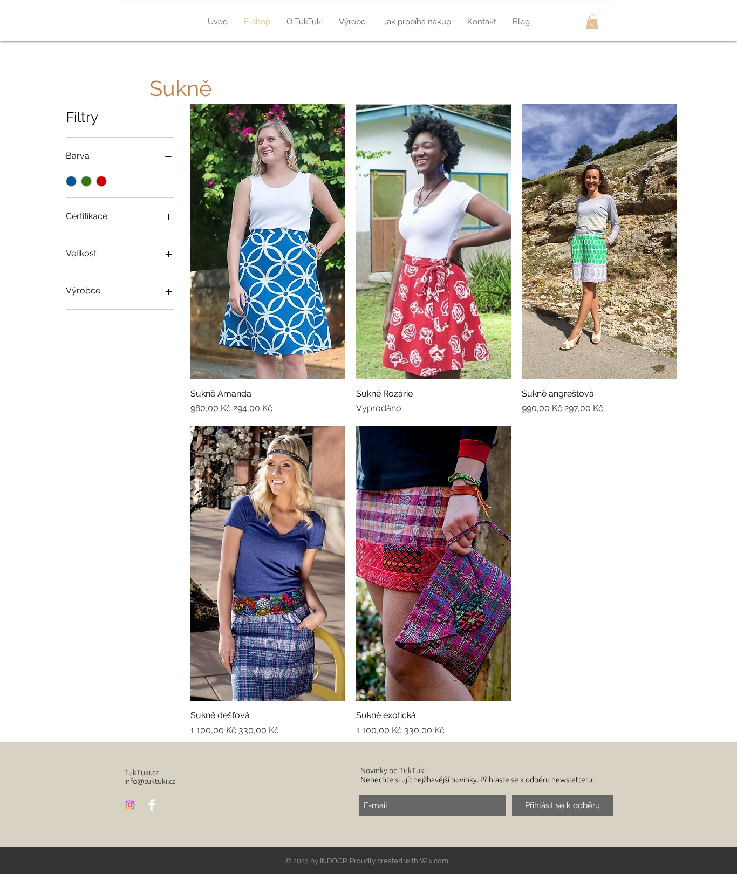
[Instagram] (130, 805)
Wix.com (434, 861)
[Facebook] (152, 805)
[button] (592, 21)
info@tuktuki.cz (149, 781)
